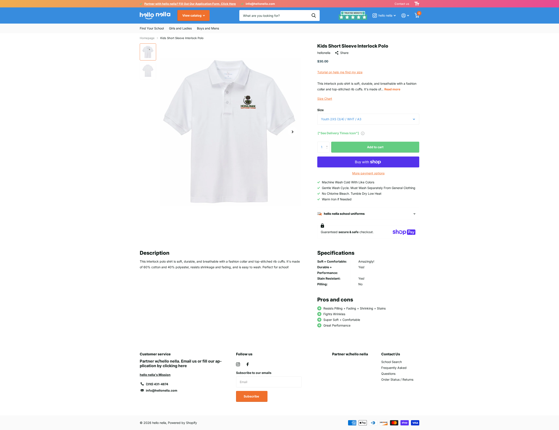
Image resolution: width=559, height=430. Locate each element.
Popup (362, 133)
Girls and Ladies (180, 28)
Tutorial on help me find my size (339, 72)
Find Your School (152, 28)
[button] (292, 131)
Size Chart (324, 98)
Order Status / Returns (397, 379)
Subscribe (252, 396)
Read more (392, 89)
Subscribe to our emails (253, 373)
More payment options (368, 173)
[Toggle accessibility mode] (416, 4)
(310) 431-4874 (157, 384)
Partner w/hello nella (350, 354)
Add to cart (375, 147)
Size (320, 110)
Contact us (402, 3)
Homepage (147, 38)
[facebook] (248, 364)
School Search (391, 362)
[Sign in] (405, 16)
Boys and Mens (208, 28)
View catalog (192, 15)
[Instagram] (238, 364)
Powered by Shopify (182, 423)
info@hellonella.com (161, 390)
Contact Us (390, 354)
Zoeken (314, 15)
